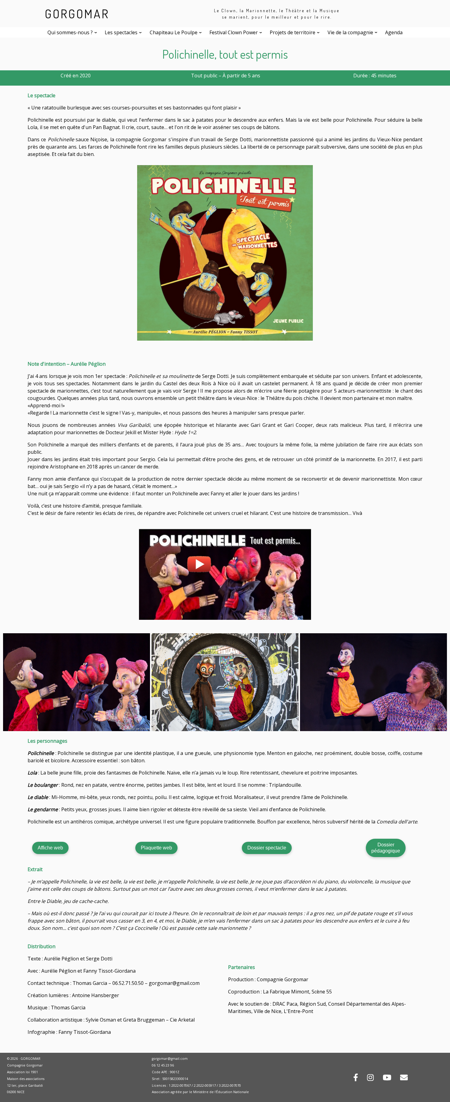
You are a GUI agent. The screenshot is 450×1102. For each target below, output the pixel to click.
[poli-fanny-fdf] (373, 682)
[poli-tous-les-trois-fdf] (76, 682)
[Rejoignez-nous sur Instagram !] (370, 1078)
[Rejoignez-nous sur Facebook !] (355, 1078)
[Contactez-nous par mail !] (404, 1078)
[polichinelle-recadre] (225, 682)
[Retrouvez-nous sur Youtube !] (387, 1078)
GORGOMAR (77, 13)
